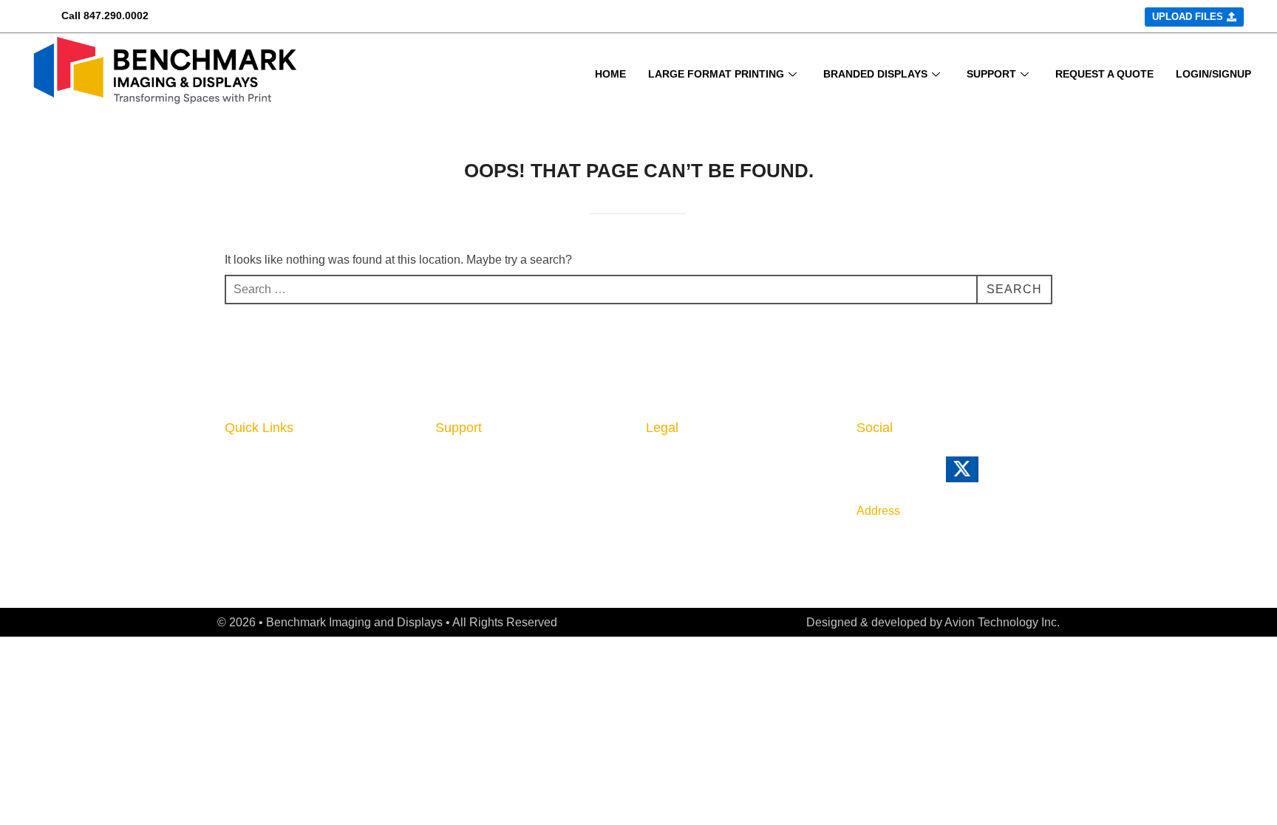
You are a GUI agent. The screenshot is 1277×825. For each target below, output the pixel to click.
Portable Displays (276, 529)
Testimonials (471, 552)
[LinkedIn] (865, 476)
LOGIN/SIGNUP (1213, 74)
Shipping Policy (691, 506)
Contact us (467, 484)
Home (242, 461)
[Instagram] (927, 476)
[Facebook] (896, 476)
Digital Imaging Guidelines (512, 529)
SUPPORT (991, 74)
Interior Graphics (274, 484)
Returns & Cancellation (714, 484)
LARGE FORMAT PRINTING (716, 74)
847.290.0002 (116, 15)
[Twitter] (982, 476)
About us (461, 461)
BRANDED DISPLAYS (875, 74)
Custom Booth (267, 506)
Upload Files (262, 549)
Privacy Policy (687, 461)
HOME (610, 74)
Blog (448, 506)
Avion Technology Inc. (1002, 622)
